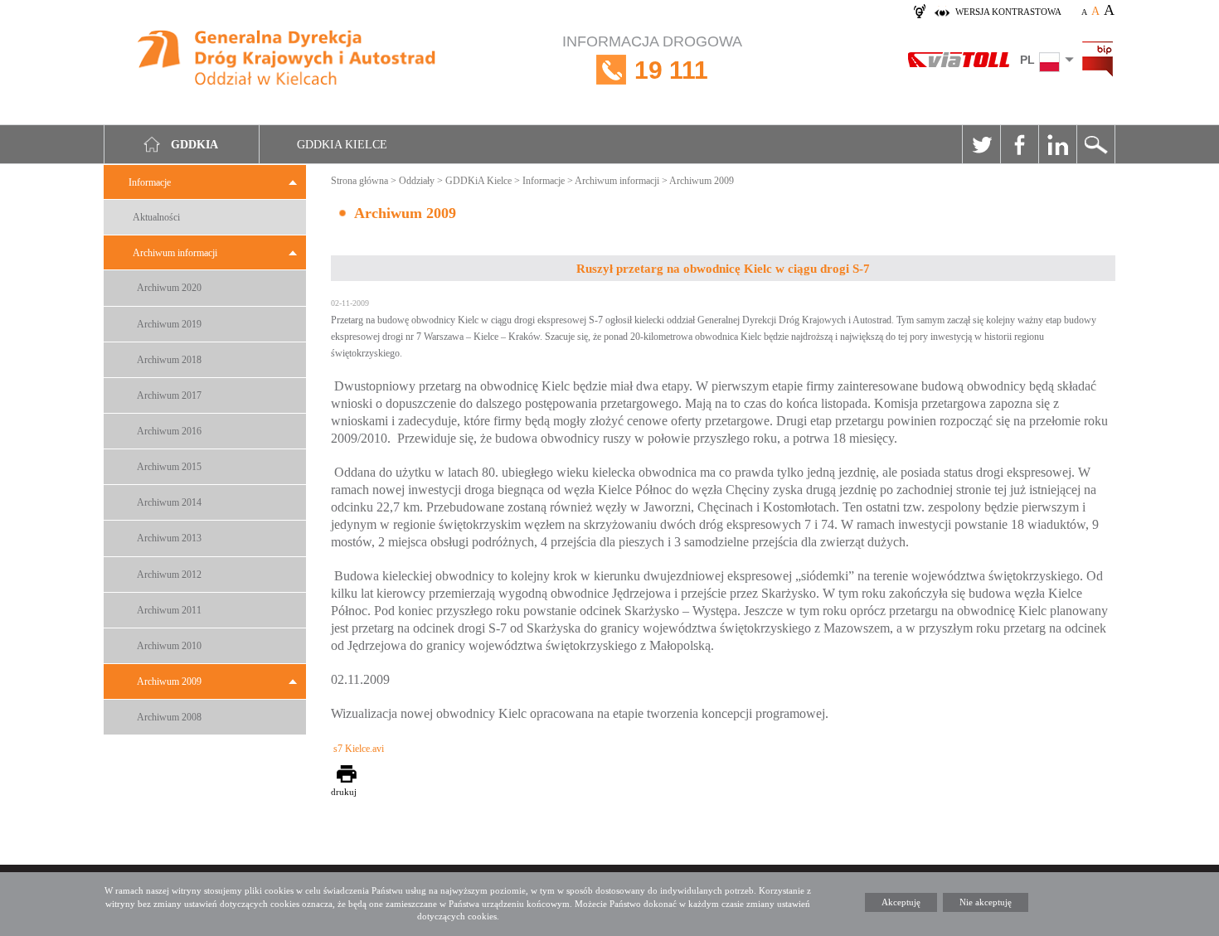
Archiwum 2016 (169, 431)
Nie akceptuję (985, 902)
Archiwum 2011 (169, 610)
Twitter (981, 144)
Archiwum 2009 (169, 681)
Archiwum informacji (175, 253)
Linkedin (1057, 144)
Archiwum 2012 (169, 574)
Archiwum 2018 (169, 360)
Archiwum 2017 (169, 395)
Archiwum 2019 (169, 324)
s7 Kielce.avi (358, 748)
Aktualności (156, 217)
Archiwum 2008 (169, 717)
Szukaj (1095, 144)
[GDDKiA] (287, 60)
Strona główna (359, 181)
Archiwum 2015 (169, 467)
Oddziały (417, 181)
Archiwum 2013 (169, 538)
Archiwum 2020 (169, 287)
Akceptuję (900, 902)
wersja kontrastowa (1008, 12)
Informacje (150, 182)
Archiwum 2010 (169, 646)
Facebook (1019, 144)
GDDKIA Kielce (342, 144)
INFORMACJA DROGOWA (652, 58)
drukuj (344, 792)
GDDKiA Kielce (478, 181)
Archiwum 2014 (169, 502)
